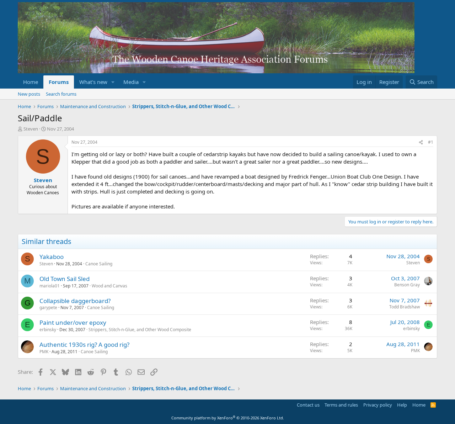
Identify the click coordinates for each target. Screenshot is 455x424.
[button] (113, 82)
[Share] (420, 142)
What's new (93, 81)
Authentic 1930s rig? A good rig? (84, 344)
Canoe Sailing (98, 264)
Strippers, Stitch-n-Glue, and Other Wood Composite (140, 330)
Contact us (308, 405)
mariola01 (49, 286)
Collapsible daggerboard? (75, 301)
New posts (29, 94)
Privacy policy (377, 405)
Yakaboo (51, 257)
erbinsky (47, 330)
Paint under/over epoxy (72, 322)
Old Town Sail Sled (64, 279)
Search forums (61, 94)
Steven (30, 129)
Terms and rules (341, 405)
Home (30, 81)
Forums (59, 81)
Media (131, 81)
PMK (43, 352)
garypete (48, 307)
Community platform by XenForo (227, 417)
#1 (430, 142)
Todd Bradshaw (404, 307)
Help (402, 405)
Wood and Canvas (109, 286)
